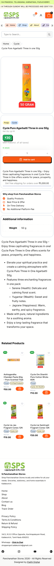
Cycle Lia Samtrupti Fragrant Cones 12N (39, 426)
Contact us (7, 501)
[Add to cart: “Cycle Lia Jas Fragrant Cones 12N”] (20, 437)
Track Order (7, 508)
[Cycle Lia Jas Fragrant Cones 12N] (13, 405)
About (5, 498)
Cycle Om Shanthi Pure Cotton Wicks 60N (39, 377)
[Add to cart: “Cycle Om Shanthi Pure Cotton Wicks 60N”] (46, 392)
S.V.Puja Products (17, 383)
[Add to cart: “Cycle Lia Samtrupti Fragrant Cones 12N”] (46, 436)
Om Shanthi (40, 387)
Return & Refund (10, 523)
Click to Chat (17, 542)
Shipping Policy (9, 527)
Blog (4, 505)
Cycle (16, 43)
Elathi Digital (33, 562)
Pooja (6, 123)
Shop (4, 494)
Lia (16, 431)
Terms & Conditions (11, 519)
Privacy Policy (9, 516)
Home (6, 43)
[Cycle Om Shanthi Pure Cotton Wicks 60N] (40, 354)
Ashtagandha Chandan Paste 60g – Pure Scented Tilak (13, 377)
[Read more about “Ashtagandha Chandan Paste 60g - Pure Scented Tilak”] (20, 389)
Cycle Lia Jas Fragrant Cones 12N (13, 426)
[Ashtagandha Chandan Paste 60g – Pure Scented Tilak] (13, 354)
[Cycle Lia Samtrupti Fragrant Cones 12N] (40, 405)
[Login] (41, 15)
